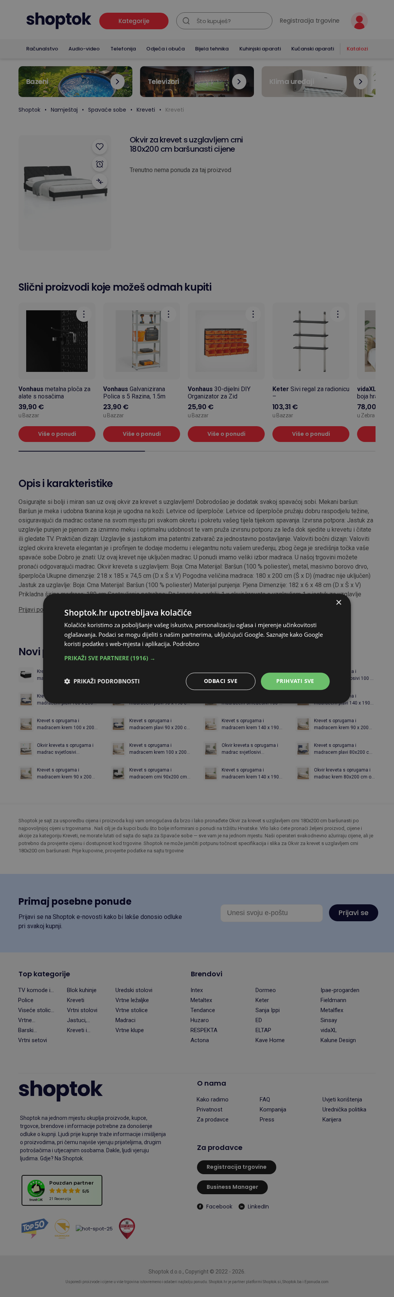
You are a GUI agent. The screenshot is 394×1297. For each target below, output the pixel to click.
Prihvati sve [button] (295, 680)
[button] (197, 657)
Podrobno (186, 644)
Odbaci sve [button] (220, 680)
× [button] (338, 603)
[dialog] (197, 648)
